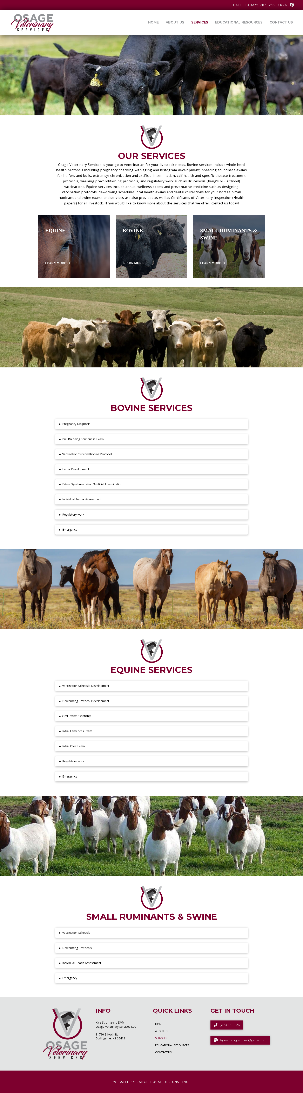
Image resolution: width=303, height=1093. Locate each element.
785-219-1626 (273, 5)
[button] (151, 424)
